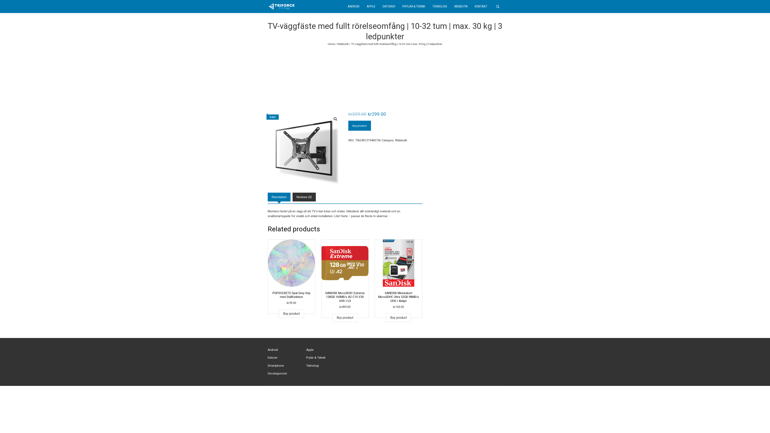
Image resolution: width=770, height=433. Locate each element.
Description (279, 197)
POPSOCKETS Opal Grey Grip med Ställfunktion (291, 295)
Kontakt (481, 6)
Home (331, 44)
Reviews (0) (304, 197)
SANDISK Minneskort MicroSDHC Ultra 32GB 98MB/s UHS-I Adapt (398, 297)
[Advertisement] (385, 76)
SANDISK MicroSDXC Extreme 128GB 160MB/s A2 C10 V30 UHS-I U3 (345, 297)
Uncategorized (277, 373)
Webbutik (461, 6)
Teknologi (439, 6)
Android (354, 6)
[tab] (279, 197)
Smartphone (276, 365)
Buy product (360, 125)
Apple (371, 6)
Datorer (389, 6)
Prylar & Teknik (413, 6)
